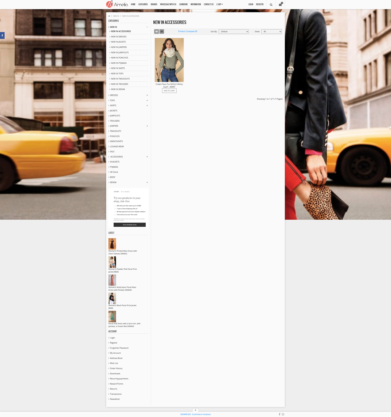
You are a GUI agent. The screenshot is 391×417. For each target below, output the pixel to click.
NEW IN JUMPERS (119, 47)
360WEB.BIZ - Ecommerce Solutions (195, 414)
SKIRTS (113, 105)
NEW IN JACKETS (118, 41)
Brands (154, 4)
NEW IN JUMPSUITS (120, 52)
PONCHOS (115, 136)
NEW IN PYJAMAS (119, 63)
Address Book (116, 358)
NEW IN (116, 16)
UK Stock (114, 172)
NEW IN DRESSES (118, 36)
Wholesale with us (168, 4)
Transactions (116, 394)
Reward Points (116, 383)
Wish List (114, 363)
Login (250, 4)
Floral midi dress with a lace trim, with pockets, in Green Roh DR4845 (124, 325)
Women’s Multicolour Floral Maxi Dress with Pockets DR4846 (122, 288)
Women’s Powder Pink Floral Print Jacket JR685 (122, 270)
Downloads (115, 373)
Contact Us (209, 4)
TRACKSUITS (115, 131)
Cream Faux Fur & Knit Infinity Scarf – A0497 (169, 85)
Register (259, 4)
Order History (116, 368)
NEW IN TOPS (117, 73)
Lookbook (183, 4)
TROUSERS (115, 120)
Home (133, 4)
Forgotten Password (119, 348)
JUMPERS (114, 126)
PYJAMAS (114, 167)
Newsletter (115, 399)
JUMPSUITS (115, 115)
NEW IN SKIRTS (118, 68)
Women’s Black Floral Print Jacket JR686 (122, 306)
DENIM (113, 182)
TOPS (112, 100)
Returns (113, 388)
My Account (115, 353)
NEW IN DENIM (118, 89)
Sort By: (214, 31)
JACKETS (113, 110)
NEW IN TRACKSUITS (120, 78)
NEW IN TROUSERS (119, 84)
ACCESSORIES (116, 156)
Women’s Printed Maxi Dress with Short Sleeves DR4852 (122, 252)
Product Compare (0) (187, 31)
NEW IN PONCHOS (119, 57)
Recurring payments (119, 378)
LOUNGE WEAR (117, 146)
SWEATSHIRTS (116, 141)
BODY (112, 177)
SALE (112, 151)
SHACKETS (114, 161)
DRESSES (114, 95)
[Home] (109, 16)
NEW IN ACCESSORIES (130, 16)
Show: (257, 31)
